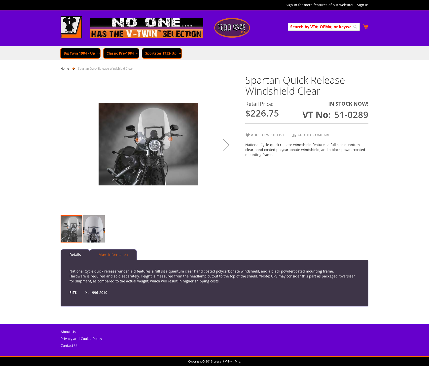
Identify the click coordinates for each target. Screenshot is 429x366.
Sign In (362, 4)
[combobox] (324, 27)
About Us (68, 331)
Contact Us (69, 345)
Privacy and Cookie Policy (81, 338)
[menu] (214, 53)
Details (75, 254)
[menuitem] (80, 53)
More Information (113, 254)
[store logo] (71, 28)
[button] (226, 145)
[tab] (75, 254)
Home (65, 68)
